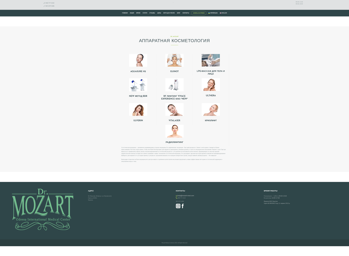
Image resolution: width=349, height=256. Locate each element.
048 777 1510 (181, 198)
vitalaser (174, 121)
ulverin (138, 121)
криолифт (211, 121)
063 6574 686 (180, 201)
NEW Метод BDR (138, 96)
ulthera (211, 96)
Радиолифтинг (174, 142)
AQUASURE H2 (138, 72)
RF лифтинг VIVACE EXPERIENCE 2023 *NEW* (174, 97)
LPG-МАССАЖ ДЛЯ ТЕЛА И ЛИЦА (211, 72)
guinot (174, 72)
